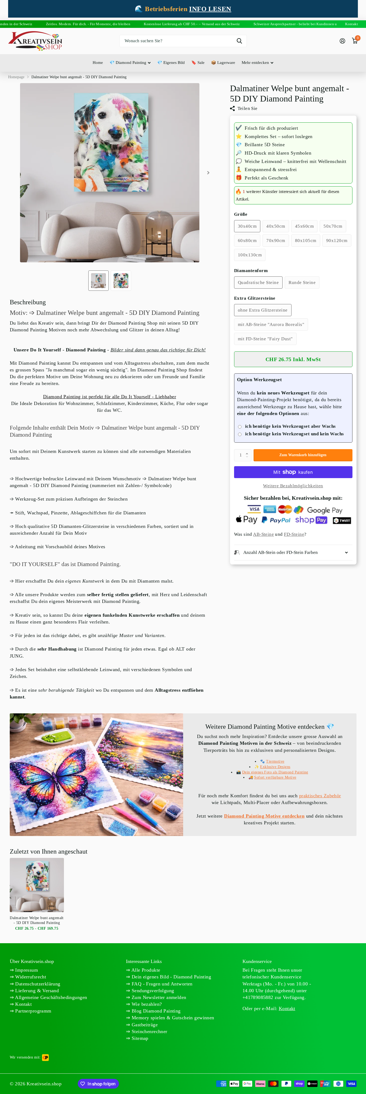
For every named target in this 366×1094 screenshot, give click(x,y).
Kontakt (23, 1004)
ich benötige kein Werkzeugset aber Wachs (290, 426)
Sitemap (139, 1038)
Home (98, 62)
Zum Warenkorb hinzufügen (302, 455)
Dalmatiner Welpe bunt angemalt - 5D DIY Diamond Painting (37, 920)
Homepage (16, 77)
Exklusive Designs (275, 767)
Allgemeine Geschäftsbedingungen (50, 997)
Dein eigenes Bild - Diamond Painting (170, 976)
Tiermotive (275, 761)
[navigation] (98, 280)
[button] (248, 450)
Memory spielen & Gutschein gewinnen (172, 1017)
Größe (241, 214)
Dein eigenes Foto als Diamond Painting (275, 772)
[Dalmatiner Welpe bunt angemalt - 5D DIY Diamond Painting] (37, 885)
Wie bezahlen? (146, 1004)
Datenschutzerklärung (37, 984)
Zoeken (239, 41)
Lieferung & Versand (36, 990)
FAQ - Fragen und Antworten (161, 984)
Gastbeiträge (144, 1024)
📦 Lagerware (223, 62)
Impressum (26, 970)
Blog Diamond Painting (155, 1011)
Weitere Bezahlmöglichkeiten (293, 485)
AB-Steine (263, 534)
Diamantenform (251, 270)
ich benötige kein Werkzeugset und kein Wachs (294, 433)
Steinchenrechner (148, 1031)
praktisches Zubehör (320, 795)
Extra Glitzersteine (255, 298)
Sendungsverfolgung (152, 990)
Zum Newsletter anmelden (158, 997)
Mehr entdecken (255, 62)
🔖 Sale (198, 62)
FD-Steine (294, 534)
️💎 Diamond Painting (127, 62)
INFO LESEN (210, 8)
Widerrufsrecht (30, 976)
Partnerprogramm (32, 1011)
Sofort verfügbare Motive (275, 777)
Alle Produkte (145, 970)
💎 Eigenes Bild (171, 62)
